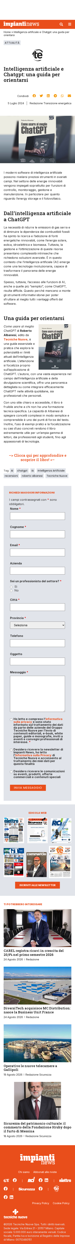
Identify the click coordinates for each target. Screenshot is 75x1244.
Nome (15, 508)
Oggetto (16, 654)
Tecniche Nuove (57, 476)
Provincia (18, 618)
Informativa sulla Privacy (33, 755)
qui (29, 455)
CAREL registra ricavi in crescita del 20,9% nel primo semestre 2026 (34, 952)
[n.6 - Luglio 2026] (14, 831)
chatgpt (22, 470)
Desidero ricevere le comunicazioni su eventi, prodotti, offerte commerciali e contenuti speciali (39, 774)
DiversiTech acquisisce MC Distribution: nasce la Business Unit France (37, 1010)
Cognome (18, 526)
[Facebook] (15, 1180)
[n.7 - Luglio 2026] (61, 831)
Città (15, 599)
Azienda (16, 563)
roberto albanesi (32, 476)
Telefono (16, 635)
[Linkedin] (46, 1180)
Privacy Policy (40, 1203)
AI (12, 470)
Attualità (12, 43)
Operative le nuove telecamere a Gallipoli (30, 1068)
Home (7, 32)
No (16, 590)
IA (32, 470)
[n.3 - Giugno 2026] (37, 831)
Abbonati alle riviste (45, 1171)
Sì (15, 586)
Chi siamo (24, 1171)
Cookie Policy (61, 1203)
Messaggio (19, 672)
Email (15, 545)
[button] (61, 24)
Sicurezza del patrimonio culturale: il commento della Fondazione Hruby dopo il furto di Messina (37, 1127)
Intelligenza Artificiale (51, 470)
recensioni (11, 476)
